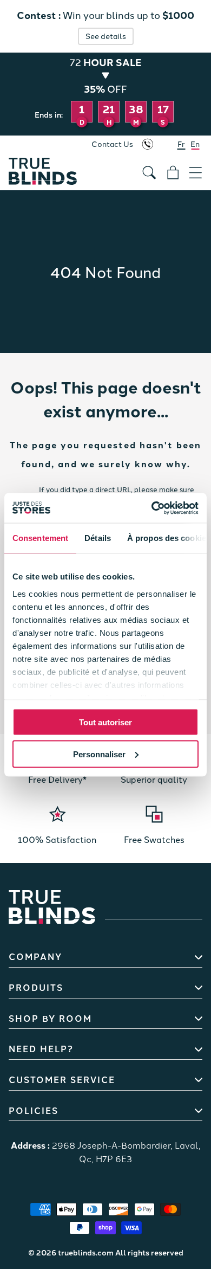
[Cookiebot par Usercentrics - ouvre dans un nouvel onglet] (152, 508)
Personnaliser (99, 753)
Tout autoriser (105, 722)
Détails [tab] (97, 538)
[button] (195, 168)
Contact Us (112, 143)
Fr (181, 143)
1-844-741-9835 (147, 144)
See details (105, 35)
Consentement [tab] (40, 538)
